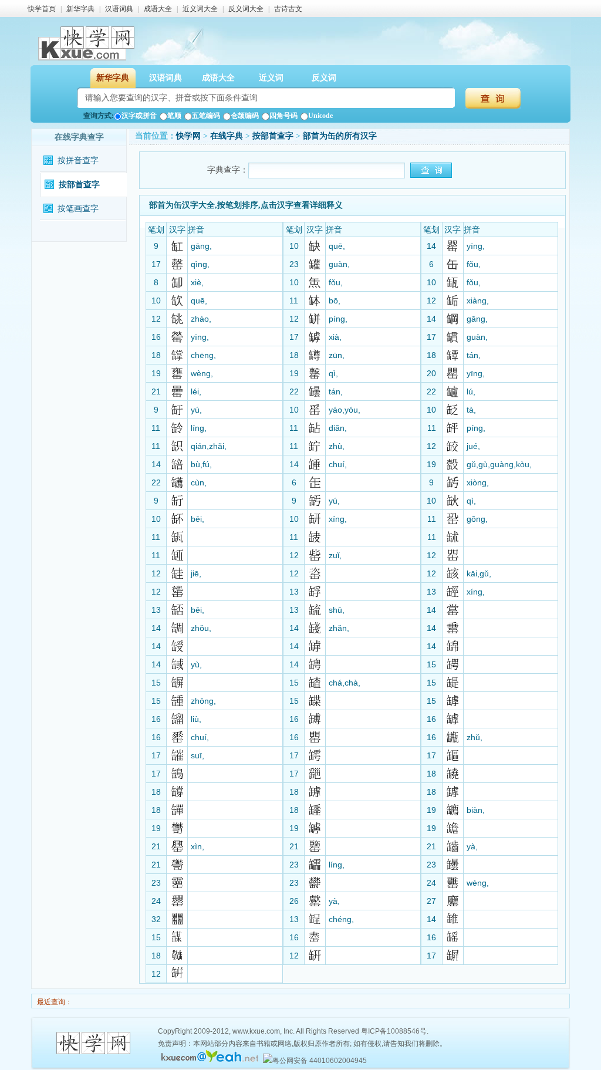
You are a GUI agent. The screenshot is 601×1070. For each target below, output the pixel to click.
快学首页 (42, 9)
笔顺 (174, 116)
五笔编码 (206, 116)
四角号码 (283, 116)
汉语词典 (119, 9)
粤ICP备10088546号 (394, 1031)
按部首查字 (79, 184)
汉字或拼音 (139, 116)
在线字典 (226, 135)
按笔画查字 (78, 208)
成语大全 (158, 9)
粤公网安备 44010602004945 (319, 1061)
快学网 (188, 135)
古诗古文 (288, 9)
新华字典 (80, 9)
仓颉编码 (245, 116)
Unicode (320, 116)
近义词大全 (200, 9)
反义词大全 (246, 9)
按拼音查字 (78, 160)
